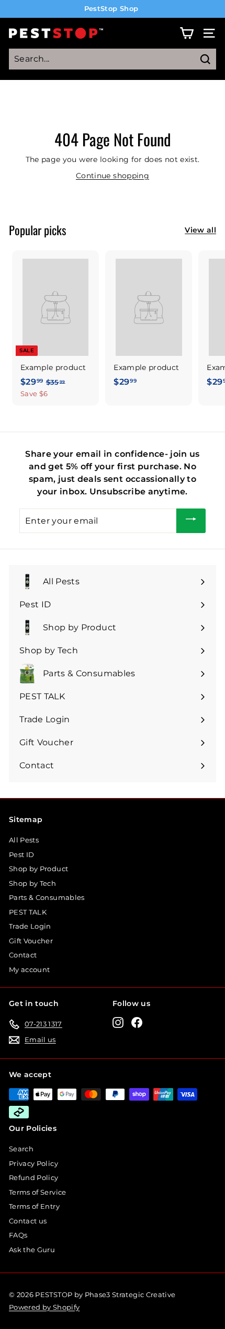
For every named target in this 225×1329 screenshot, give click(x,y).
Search (21, 1149)
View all (200, 230)
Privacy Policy (33, 1163)
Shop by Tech (32, 883)
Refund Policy (34, 1177)
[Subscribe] (191, 521)
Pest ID (21, 854)
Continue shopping (112, 175)
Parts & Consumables (47, 897)
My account (29, 969)
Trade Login (30, 926)
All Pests (24, 840)
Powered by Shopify (44, 1307)
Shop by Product (38, 868)
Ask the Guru (32, 1249)
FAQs (18, 1235)
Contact (23, 955)
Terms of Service (37, 1192)
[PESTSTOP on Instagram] (118, 1022)
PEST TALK (28, 912)
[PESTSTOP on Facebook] (136, 1022)
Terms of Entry (34, 1206)
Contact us (28, 1221)
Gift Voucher (31, 941)
